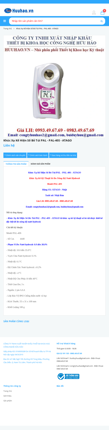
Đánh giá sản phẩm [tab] (40, 164)
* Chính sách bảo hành (37, 155)
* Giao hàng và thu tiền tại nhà (63, 155)
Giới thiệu (7, 396)
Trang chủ (7, 391)
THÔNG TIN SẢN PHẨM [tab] (16, 164)
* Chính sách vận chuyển (15, 155)
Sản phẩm (7, 400)
